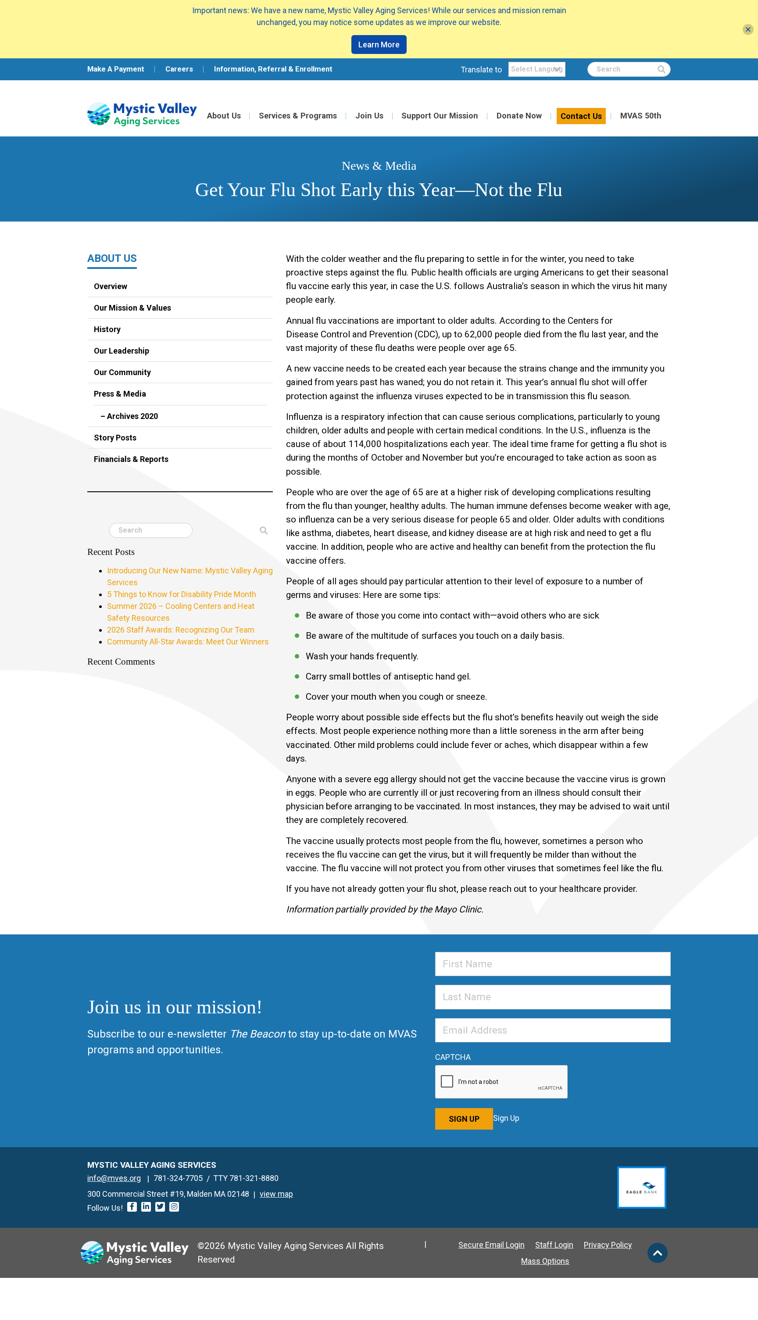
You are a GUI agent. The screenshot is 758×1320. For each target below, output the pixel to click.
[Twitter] (160, 1207)
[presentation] (501, 1082)
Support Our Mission (439, 115)
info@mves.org (114, 1178)
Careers (179, 68)
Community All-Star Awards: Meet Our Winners (188, 641)
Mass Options (545, 1261)
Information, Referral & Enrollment (273, 68)
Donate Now (519, 115)
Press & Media (120, 393)
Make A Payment (115, 68)
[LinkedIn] (146, 1207)
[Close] (748, 29)
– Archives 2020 (129, 416)
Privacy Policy (608, 1244)
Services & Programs (298, 115)
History (107, 329)
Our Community (122, 372)
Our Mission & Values (132, 307)
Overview (110, 286)
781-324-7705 (178, 1178)
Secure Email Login (491, 1244)
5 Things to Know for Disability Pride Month (181, 594)
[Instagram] (174, 1207)
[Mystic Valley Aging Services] (142, 114)
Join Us (369, 115)
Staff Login (554, 1244)
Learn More (379, 44)
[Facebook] (132, 1207)
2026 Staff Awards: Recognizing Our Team (180, 629)
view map (276, 1193)
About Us (224, 115)
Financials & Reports (131, 459)
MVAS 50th (640, 115)
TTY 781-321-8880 (246, 1178)
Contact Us (581, 116)
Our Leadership (121, 350)
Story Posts (115, 437)
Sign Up (464, 1118)
